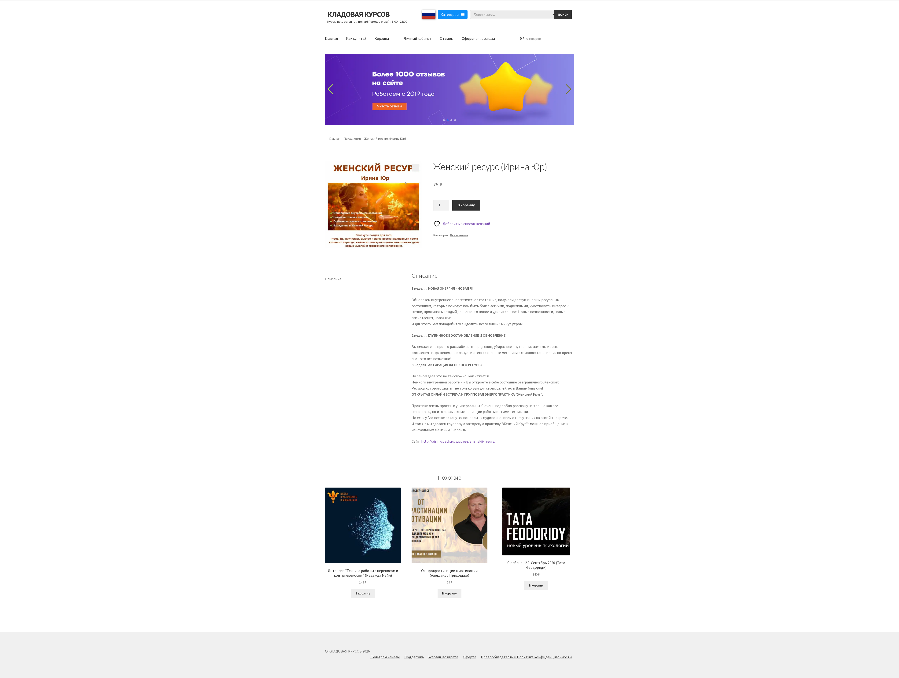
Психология (352, 138)
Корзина (382, 38)
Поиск (563, 14)
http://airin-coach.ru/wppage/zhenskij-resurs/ (458, 441)
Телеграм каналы (385, 657)
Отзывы (446, 38)
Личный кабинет (418, 38)
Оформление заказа (478, 38)
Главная (331, 38)
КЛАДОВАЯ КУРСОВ (358, 14)
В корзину (466, 205)
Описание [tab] (333, 279)
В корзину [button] (362, 593)
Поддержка (414, 657)
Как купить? (356, 38)
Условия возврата (443, 657)
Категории (450, 14)
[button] (415, 167)
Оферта (469, 657)
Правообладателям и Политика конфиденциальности (526, 657)
